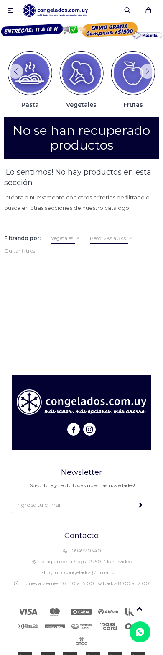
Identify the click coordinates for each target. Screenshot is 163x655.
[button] (127, 10)
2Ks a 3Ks (108, 238)
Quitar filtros (19, 251)
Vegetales (62, 238)
